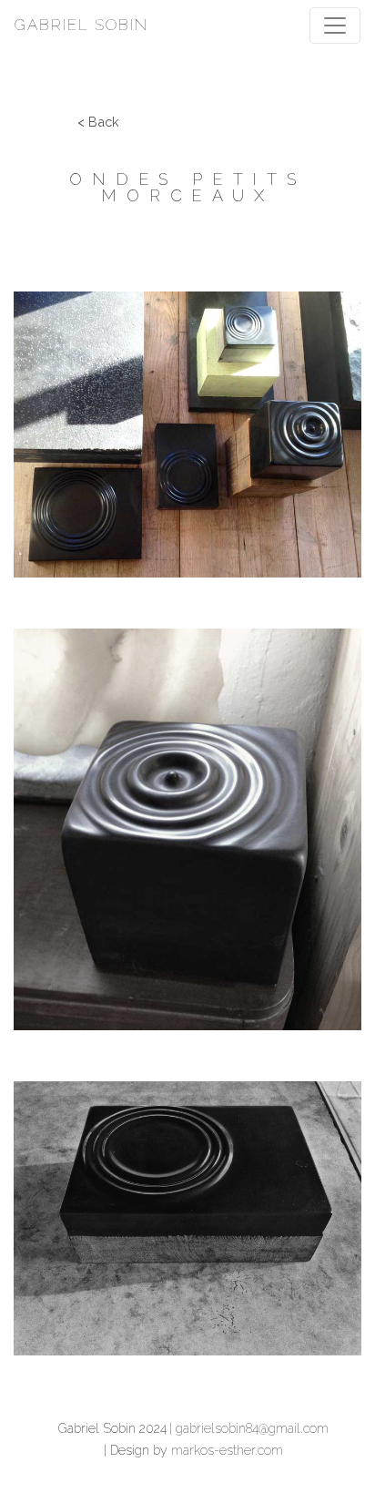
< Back (98, 121)
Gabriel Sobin (81, 24)
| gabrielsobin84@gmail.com (249, 1428)
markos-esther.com (227, 1450)
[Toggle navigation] (334, 25)
